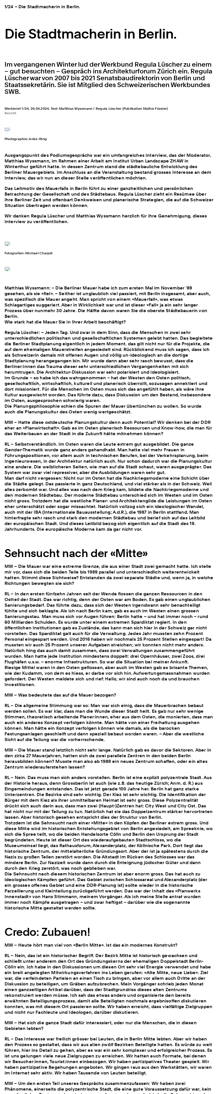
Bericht (10, 113)
